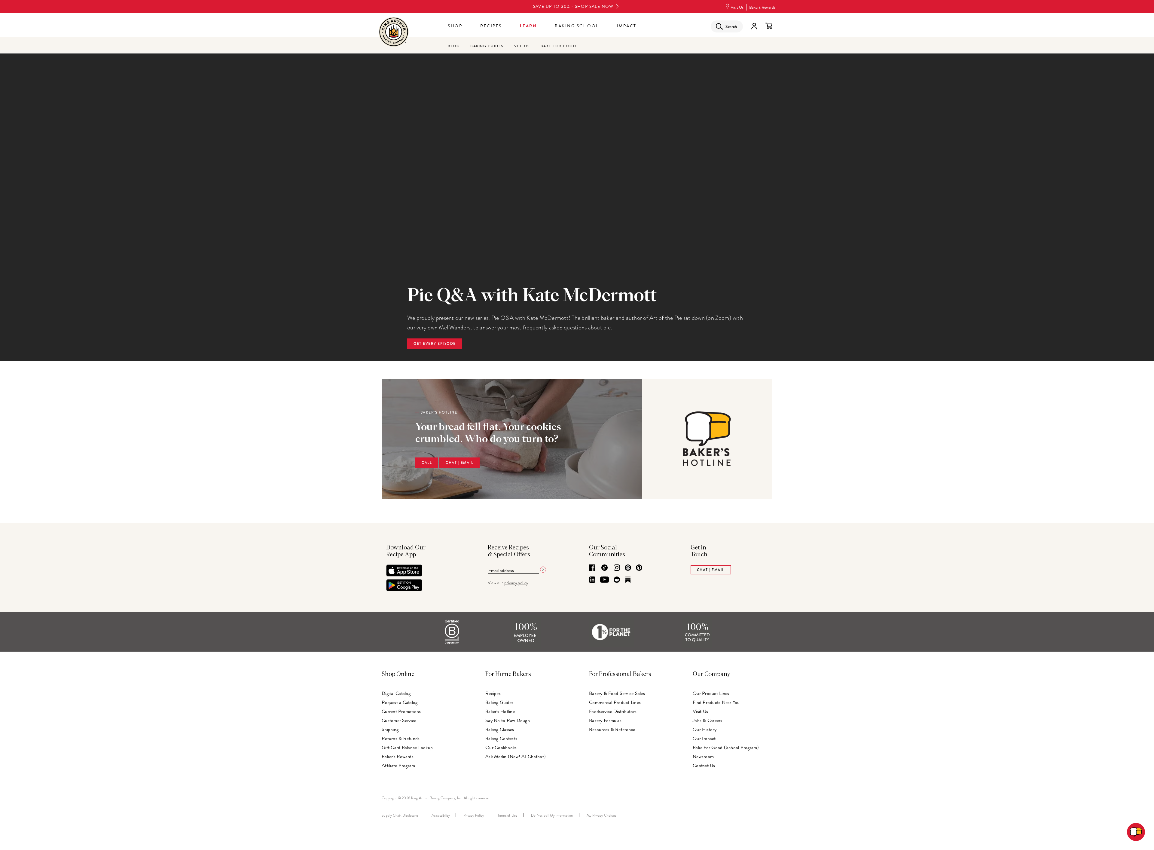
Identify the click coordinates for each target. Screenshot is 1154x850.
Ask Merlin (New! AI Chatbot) (515, 756)
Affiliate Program (398, 765)
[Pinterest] (639, 568)
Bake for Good (558, 46)
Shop (455, 26)
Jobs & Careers (707, 720)
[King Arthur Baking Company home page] (394, 33)
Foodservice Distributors (613, 711)
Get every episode (435, 343)
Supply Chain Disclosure (400, 815)
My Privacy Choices (601, 815)
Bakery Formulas (605, 720)
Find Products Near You (716, 702)
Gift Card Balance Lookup (407, 747)
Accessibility (441, 815)
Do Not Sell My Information (552, 815)
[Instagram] (617, 568)
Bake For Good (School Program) (726, 747)
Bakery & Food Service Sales (617, 693)
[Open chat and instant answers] (1136, 832)
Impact (627, 26)
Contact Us (704, 765)
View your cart (768, 26)
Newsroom (703, 756)
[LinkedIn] (592, 580)
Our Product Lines (711, 693)
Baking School (577, 26)
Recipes (491, 26)
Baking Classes (499, 729)
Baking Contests (501, 738)
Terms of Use (507, 815)
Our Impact (704, 738)
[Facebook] (592, 568)
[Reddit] (617, 580)
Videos (522, 46)
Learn (528, 26)
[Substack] (628, 580)
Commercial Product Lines (615, 702)
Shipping (390, 729)
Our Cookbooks (501, 747)
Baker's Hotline (500, 711)
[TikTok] (604, 568)
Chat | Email (459, 462)
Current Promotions (401, 711)
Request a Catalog (399, 702)
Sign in (754, 26)
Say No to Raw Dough (507, 720)
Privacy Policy (473, 815)
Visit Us (737, 7)
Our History (704, 729)
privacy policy (516, 583)
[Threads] (628, 568)
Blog (453, 46)
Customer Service (399, 720)
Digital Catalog (396, 693)
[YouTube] (604, 580)
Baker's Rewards (762, 7)
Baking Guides (486, 46)
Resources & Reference (612, 729)
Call (427, 462)
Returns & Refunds (401, 738)
